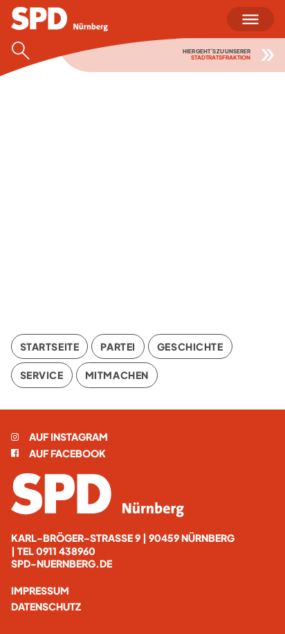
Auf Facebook (67, 453)
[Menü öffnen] (250, 19)
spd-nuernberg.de (61, 563)
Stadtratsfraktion (220, 57)
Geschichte (190, 346)
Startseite (50, 346)
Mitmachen (117, 375)
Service (42, 375)
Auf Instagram (68, 436)
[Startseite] (97, 495)
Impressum (40, 590)
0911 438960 (65, 551)
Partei (117, 346)
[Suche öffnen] (25, 50)
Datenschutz (46, 606)
